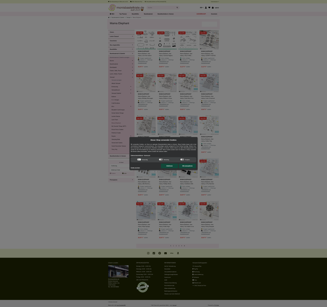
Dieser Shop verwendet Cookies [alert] (163, 140)
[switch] (139, 159)
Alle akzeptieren (187, 166)
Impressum (147, 155)
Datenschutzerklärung (137, 155)
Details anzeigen (135, 167)
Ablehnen (169, 166)
